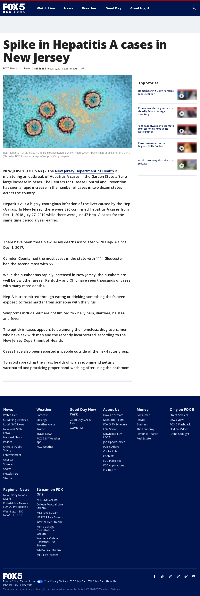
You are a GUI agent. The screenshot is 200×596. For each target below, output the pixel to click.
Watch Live (10, 415)
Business (142, 424)
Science (8, 464)
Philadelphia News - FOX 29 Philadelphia (15, 505)
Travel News (44, 434)
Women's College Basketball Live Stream (48, 541)
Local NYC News (13, 424)
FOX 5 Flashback (180, 424)
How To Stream (113, 415)
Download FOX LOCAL (112, 435)
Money (142, 409)
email (194, 576)
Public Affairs (111, 446)
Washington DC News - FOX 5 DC (14, 513)
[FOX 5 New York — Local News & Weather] (16, 8)
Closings (42, 420)
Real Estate (144, 438)
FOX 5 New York (12, 68)
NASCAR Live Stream (50, 517)
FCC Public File (112, 461)
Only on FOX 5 (182, 409)
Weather (44, 409)
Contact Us (110, 451)
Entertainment (12, 455)
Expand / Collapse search (194, 8)
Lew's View (177, 420)
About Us (111, 409)
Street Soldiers (179, 415)
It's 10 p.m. (110, 470)
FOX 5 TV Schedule (115, 424)
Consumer (143, 415)
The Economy (145, 429)
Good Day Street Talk (80, 421)
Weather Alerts (46, 424)
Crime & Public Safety (12, 448)
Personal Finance (147, 434)
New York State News (13, 430)
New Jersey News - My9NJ (15, 496)
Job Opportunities (114, 442)
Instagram (162, 576)
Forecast (42, 415)
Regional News (16, 489)
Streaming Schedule (15, 420)
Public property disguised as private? (156, 162)
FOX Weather (45, 446)
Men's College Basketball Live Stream (46, 530)
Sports (7, 469)
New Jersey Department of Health (84, 171)
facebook (155, 576)
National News (12, 437)
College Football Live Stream (50, 506)
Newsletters (10, 473)
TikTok (170, 576)
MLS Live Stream (47, 555)
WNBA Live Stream (49, 550)
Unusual (8, 459)
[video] (187, 94)
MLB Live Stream (47, 512)
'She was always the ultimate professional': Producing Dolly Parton (156, 128)
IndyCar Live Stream (49, 522)
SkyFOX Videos (179, 429)
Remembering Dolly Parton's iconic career (156, 92)
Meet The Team (113, 420)
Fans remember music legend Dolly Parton (152, 144)
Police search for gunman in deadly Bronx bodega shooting (155, 111)
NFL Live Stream (47, 500)
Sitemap (8, 478)
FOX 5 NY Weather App (48, 440)
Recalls (141, 420)
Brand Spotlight (179, 434)
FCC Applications (113, 465)
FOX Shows (110, 429)
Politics (7, 442)
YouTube (178, 576)
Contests (108, 456)
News (27, 68)
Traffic (41, 429)
